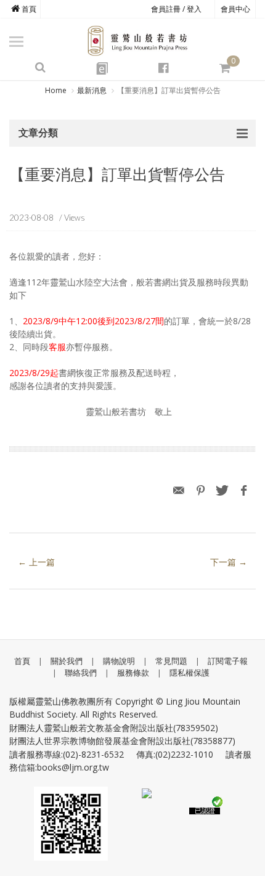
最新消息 (92, 90)
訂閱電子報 (228, 660)
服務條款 (133, 672)
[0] (224, 67)
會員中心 (235, 9)
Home (56, 90)
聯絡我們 (81, 672)
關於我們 (67, 660)
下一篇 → (228, 562)
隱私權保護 (189, 672)
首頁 (28, 9)
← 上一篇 (36, 562)
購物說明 (119, 660)
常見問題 (171, 660)
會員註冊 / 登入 (176, 9)
